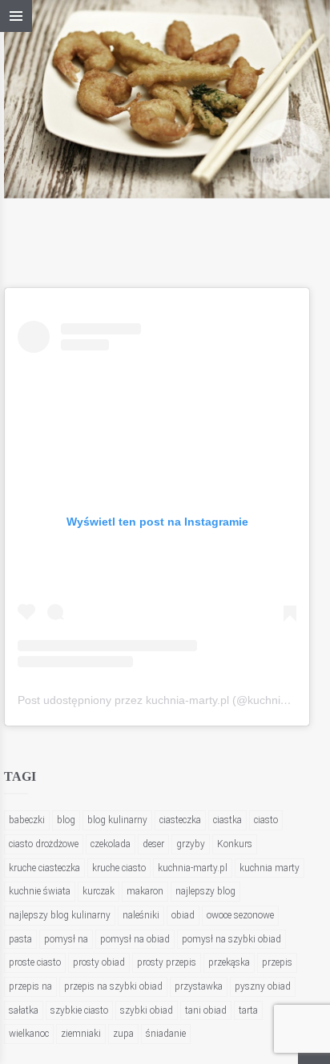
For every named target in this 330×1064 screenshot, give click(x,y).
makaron (145, 891)
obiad (183, 915)
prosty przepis (166, 962)
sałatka (23, 1010)
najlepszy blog (205, 891)
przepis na (30, 986)
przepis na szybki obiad (113, 986)
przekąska (229, 962)
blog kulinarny (117, 820)
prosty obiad (99, 962)
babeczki (27, 820)
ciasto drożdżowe (43, 844)
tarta (248, 1010)
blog (66, 820)
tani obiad (206, 1010)
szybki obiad (146, 1010)
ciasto (266, 820)
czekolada (111, 844)
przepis (277, 962)
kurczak (98, 891)
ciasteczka (180, 820)
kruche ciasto (119, 868)
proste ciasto (35, 962)
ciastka (227, 820)
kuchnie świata (39, 891)
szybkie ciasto (79, 1010)
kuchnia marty (269, 868)
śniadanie (166, 1033)
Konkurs (234, 844)
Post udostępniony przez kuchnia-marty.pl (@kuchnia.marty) (170, 700)
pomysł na (66, 939)
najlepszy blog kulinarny (60, 915)
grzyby (190, 844)
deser (153, 844)
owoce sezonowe (240, 915)
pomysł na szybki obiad (231, 939)
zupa (123, 1033)
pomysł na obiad (135, 939)
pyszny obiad (263, 986)
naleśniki (141, 915)
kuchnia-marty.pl (192, 868)
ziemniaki (81, 1033)
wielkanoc (29, 1033)
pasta (20, 939)
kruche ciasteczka (44, 868)
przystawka (199, 986)
